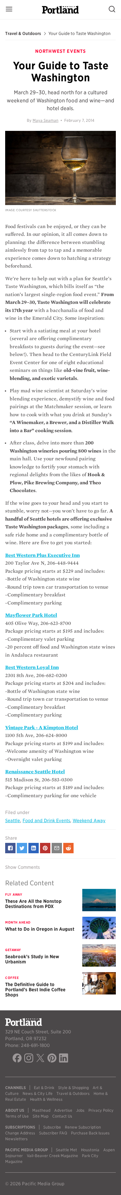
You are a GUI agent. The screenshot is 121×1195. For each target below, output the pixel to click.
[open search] (112, 9)
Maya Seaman (45, 120)
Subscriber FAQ (53, 1133)
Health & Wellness (46, 1099)
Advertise (63, 1110)
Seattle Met (66, 1149)
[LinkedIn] (63, 1058)
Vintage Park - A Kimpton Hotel (41, 727)
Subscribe (52, 1127)
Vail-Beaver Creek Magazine (52, 1155)
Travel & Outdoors (23, 33)
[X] (40, 1058)
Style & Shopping (73, 1087)
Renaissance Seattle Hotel (35, 771)
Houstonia (90, 1149)
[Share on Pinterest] (45, 848)
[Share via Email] (57, 848)
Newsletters (16, 1138)
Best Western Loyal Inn (32, 667)
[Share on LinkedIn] (33, 848)
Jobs (80, 1110)
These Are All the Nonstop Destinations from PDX (33, 904)
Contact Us (62, 1116)
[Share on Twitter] (22, 848)
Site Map (40, 1116)
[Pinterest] (51, 1058)
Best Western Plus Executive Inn (42, 555)
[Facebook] (17, 1058)
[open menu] (9, 9)
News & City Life (38, 1093)
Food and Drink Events (46, 820)
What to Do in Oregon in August (39, 929)
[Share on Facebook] (10, 848)
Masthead (41, 1110)
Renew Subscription (83, 1127)
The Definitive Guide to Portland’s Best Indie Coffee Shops (35, 989)
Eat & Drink (44, 1087)
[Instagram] (28, 1058)
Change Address (20, 1133)
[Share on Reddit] (68, 848)
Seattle (12, 820)
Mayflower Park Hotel (31, 615)
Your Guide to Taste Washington (79, 33)
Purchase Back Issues (90, 1133)
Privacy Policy (101, 1110)
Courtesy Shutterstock (36, 210)
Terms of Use (17, 1116)
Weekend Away (89, 820)
